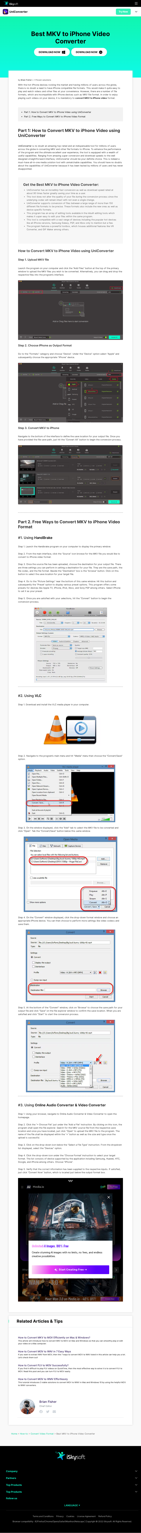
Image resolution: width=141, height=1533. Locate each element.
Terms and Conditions (43, 1516)
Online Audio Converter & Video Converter (70, 1105)
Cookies (70, 1516)
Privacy (60, 1516)
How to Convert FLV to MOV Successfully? (43, 1365)
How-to (24, 1433)
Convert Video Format (42, 1433)
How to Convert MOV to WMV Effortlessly (43, 1379)
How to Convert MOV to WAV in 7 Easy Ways (44, 1351)
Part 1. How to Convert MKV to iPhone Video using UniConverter (57, 112)
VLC (38, 696)
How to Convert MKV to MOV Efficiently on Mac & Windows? (54, 1337)
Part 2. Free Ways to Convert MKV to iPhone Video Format (54, 116)
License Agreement (86, 1516)
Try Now (123, 11)
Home (14, 1433)
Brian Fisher (26, 80)
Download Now (50, 52)
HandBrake (43, 538)
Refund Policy (105, 1516)
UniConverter (25, 146)
